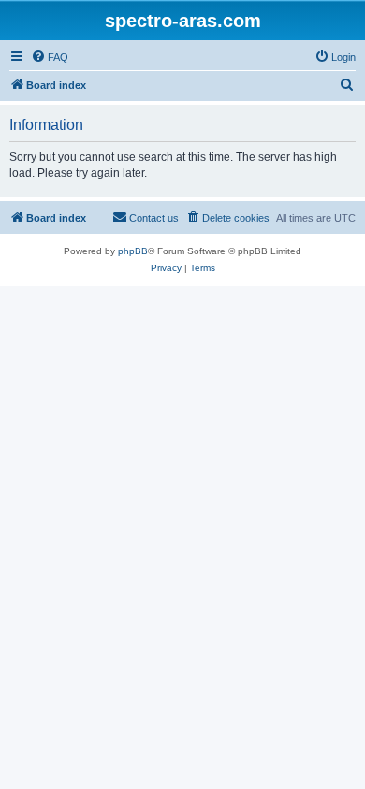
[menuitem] (49, 57)
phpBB (133, 251)
